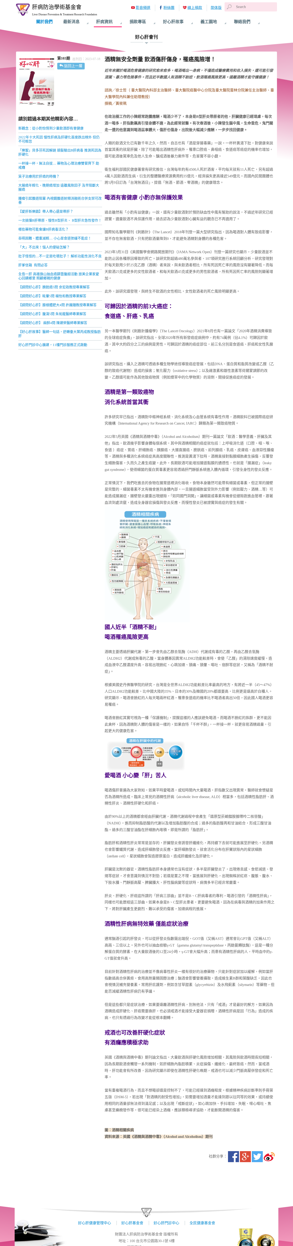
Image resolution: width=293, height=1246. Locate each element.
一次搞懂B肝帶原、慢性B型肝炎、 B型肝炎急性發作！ (60, 220)
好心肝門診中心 (166, 1223)
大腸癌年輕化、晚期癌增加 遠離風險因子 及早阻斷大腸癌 (58, 187)
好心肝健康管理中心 (94, 1223)
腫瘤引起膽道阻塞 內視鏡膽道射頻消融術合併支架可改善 (60, 200)
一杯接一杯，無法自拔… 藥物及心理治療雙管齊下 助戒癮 (58, 165)
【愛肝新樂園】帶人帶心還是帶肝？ (45, 211)
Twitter (257, 1156)
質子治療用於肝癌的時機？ (39, 176)
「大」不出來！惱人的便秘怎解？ (44, 247)
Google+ (245, 1156)
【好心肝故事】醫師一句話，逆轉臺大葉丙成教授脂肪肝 (59, 334)
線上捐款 (194, 8)
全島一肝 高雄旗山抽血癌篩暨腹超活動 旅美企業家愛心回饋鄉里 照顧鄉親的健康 (58, 276)
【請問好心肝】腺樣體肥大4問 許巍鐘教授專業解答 (57, 305)
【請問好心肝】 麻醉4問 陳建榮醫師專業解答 (52, 323)
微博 (269, 1156)
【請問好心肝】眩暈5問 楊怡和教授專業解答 (52, 296)
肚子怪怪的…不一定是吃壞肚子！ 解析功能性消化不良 (60, 256)
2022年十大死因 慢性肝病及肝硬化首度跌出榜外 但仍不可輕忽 (59, 139)
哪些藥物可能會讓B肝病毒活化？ (43, 229)
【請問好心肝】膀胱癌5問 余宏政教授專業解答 (54, 287)
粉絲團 (168, 8)
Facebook (233, 1156)
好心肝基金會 (132, 1223)
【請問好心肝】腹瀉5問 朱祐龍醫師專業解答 (52, 314)
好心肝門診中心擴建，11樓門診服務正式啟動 (52, 345)
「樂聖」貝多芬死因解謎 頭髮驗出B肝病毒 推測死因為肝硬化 (59, 152)
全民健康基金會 (202, 1223)
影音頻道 (143, 8)
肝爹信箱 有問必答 (33, 265)
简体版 (216, 8)
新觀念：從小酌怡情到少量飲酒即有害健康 (51, 128)
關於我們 (44, 21)
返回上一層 (73, 66)
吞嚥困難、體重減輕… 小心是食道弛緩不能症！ (54, 238)
